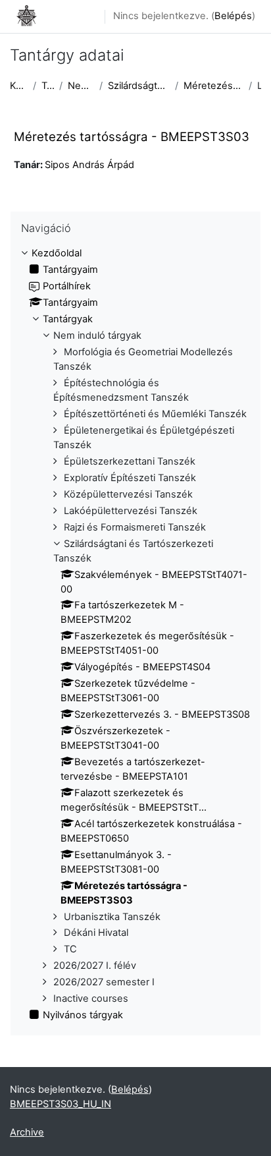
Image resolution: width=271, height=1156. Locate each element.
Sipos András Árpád (89, 165)
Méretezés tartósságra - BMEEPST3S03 (213, 86)
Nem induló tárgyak (81, 86)
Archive (27, 1132)
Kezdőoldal (19, 86)
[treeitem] (135, 634)
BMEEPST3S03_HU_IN (60, 1104)
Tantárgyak (47, 86)
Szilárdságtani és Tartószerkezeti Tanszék (139, 86)
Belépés (233, 16)
